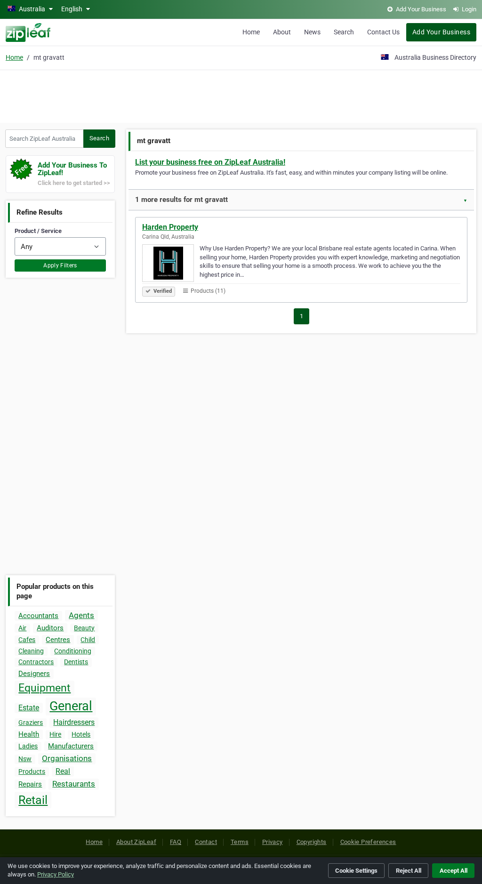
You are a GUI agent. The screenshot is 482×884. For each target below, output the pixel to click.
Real (63, 771)
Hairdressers (74, 722)
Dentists (76, 662)
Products (31, 771)
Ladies (28, 746)
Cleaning (31, 651)
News (312, 32)
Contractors (36, 662)
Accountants (38, 615)
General (70, 706)
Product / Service (38, 230)
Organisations (67, 758)
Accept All (453, 870)
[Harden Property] (171, 264)
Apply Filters (60, 265)
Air (22, 628)
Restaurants (73, 783)
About (282, 32)
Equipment (44, 688)
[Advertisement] (241, 95)
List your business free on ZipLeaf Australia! (210, 162)
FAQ (175, 841)
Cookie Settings (356, 870)
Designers (34, 673)
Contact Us (383, 32)
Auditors (50, 628)
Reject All (408, 870)
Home (251, 32)
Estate (28, 707)
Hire (55, 734)
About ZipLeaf (136, 841)
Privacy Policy (55, 874)
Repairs (30, 784)
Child (87, 639)
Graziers (30, 722)
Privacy (272, 841)
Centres (58, 639)
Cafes (26, 639)
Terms (240, 841)
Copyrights (312, 841)
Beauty (84, 628)
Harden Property (170, 227)
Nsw (25, 759)
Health (28, 734)
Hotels (81, 734)
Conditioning (72, 651)
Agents (81, 615)
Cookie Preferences (368, 841)
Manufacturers (71, 746)
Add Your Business (441, 32)
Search (344, 32)
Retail (33, 800)
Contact (206, 841)
